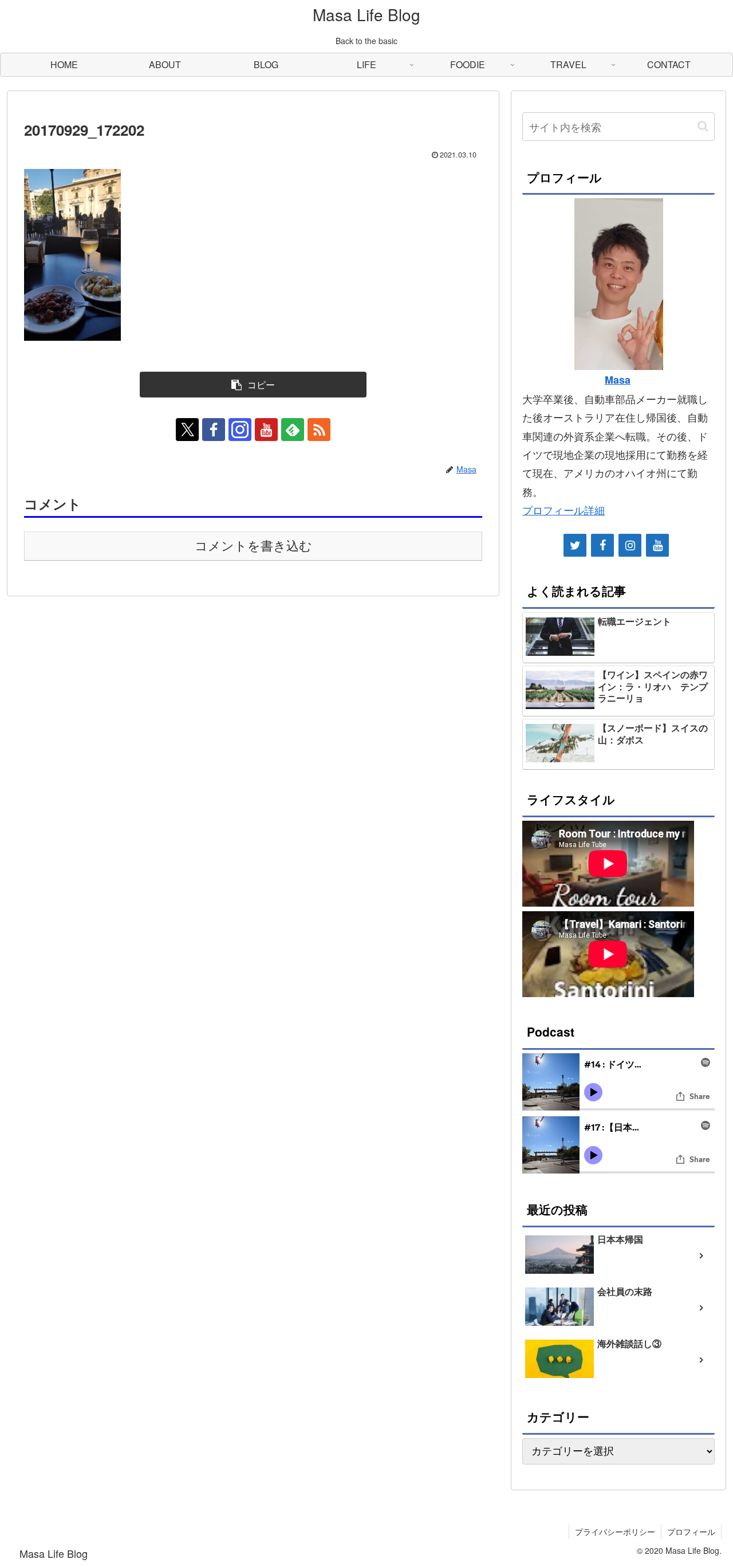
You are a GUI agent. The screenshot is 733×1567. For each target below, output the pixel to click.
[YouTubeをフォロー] (266, 429)
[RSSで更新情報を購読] (319, 429)
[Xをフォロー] (187, 429)
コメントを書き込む (253, 546)
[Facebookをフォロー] (213, 429)
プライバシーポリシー (615, 1531)
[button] (253, 384)
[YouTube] (657, 545)
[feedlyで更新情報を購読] (292, 429)
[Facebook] (602, 545)
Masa (617, 379)
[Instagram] (629, 545)
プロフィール (691, 1531)
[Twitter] (574, 545)
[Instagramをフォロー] (239, 429)
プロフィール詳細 (563, 509)
